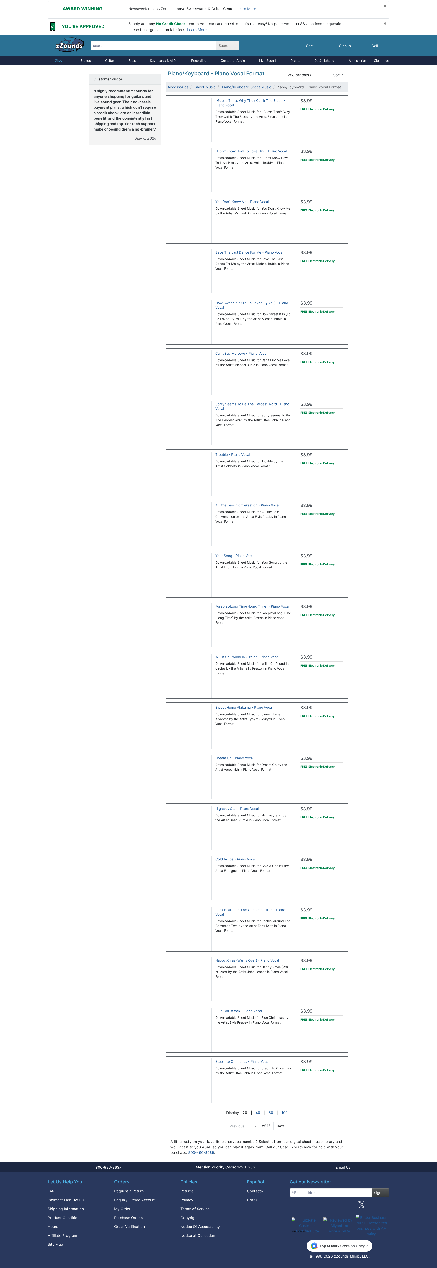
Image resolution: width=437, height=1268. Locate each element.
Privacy (186, 1200)
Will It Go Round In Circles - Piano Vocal (247, 657)
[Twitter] (361, 1206)
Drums (295, 60)
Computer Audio (233, 60)
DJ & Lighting (324, 60)
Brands (85, 60)
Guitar (109, 60)
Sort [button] (337, 75)
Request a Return (129, 1191)
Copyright (189, 1217)
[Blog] (295, 1206)
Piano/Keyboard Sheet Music (246, 87)
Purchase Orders (128, 1217)
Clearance (381, 60)
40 (258, 1112)
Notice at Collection (197, 1235)
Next (280, 1126)
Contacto (255, 1191)
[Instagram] (339, 1206)
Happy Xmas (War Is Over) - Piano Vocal (247, 960)
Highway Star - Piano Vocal (237, 808)
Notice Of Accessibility (200, 1226)
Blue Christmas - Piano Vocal (238, 1011)
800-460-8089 (201, 1152)
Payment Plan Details (66, 1200)
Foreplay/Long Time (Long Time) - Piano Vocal (252, 606)
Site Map (55, 1244)
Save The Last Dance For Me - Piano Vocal (249, 252)
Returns (186, 1191)
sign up (380, 1192)
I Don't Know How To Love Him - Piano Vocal (251, 151)
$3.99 (306, 100)
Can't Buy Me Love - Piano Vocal (241, 353)
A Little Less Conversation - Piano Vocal (247, 505)
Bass (132, 60)
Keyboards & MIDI (163, 60)
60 (271, 1112)
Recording (198, 60)
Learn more (246, 8)
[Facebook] (317, 1206)
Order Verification (129, 1226)
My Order (122, 1208)
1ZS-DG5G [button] (225, 1167)
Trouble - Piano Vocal (232, 454)
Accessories (357, 60)
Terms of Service (195, 1208)
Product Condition (63, 1217)
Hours (53, 1226)
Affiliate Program (62, 1235)
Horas (252, 1200)
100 (285, 1112)
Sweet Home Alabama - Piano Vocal (244, 707)
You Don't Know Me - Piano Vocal (242, 202)
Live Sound (267, 60)
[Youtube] (384, 1206)
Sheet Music (205, 87)
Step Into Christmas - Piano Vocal (242, 1061)
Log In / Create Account (135, 1200)
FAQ (51, 1191)
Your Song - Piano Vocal (234, 556)
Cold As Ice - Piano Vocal (235, 859)
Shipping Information (66, 1208)
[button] (316, 75)
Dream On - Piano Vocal (234, 758)
